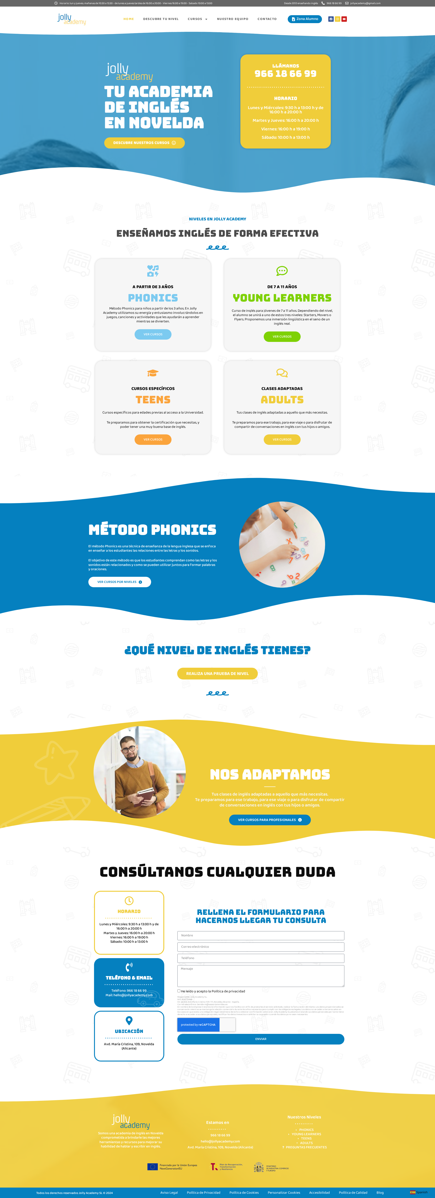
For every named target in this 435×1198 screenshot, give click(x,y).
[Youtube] (344, 19)
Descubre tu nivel (161, 19)
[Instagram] (337, 19)
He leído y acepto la (213, 991)
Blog (380, 1193)
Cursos (195, 19)
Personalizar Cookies (284, 1193)
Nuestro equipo (233, 19)
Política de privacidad (228, 991)
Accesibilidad (319, 1193)
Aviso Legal (169, 1193)
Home (128, 19)
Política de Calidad (353, 1193)
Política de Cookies (244, 1193)
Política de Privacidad (203, 1193)
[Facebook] (331, 19)
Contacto (267, 19)
